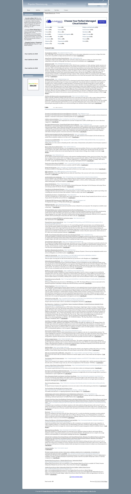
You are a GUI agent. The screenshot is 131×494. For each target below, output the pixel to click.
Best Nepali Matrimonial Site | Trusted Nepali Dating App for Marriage (62, 124)
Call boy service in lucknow (52, 119)
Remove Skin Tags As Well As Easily (54, 146)
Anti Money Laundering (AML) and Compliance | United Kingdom (61, 321)
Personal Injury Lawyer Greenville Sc (54, 222)
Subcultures (85, 32)
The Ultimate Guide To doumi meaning (54, 358)
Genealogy (60, 29)
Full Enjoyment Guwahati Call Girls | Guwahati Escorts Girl (59, 134)
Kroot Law (47, 412)
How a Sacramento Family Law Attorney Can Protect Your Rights (60, 376)
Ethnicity (47, 41)
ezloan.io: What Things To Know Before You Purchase (58, 365)
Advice (47, 29)
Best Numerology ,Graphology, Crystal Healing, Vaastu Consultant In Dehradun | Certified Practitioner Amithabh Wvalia (74, 304)
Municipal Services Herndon (52, 430)
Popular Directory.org (37, 4)
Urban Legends (86, 36)
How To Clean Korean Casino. (52, 383)
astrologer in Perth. (49, 79)
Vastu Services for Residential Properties (55, 189)
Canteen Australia (49, 448)
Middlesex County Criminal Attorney (54, 270)
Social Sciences (86, 29)
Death (46, 34)
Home (28, 10)
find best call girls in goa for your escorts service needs (58, 96)
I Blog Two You (92, 491)
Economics (48, 39)
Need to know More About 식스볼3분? (54, 163)
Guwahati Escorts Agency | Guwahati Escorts (56, 194)
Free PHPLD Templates (83, 491)
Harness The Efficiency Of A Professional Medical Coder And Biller (61, 420)
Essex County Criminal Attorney (53, 330)
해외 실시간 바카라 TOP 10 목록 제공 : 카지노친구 (58, 352)
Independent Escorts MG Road (52, 261)
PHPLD (69, 491)
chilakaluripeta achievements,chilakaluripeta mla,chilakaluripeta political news (64, 394)
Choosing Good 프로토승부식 (52, 139)
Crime (46, 32)
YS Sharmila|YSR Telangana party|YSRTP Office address (58, 200)
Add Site (38, 10)
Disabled (47, 36)
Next (106, 481)
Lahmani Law (48, 155)
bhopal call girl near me (50, 167)
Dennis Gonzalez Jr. (50, 286)
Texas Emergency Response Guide (53, 241)
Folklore (47, 43)
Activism (47, 27)
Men (59, 36)
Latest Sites (47, 10)
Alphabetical (60, 107)
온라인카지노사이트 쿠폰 (51, 298)
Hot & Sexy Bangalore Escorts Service (54, 250)
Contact (66, 10)
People (59, 43)
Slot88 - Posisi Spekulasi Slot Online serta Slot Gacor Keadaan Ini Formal (62, 234)
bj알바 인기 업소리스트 (51, 255)
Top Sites (56, 10)
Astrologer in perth (49, 63)
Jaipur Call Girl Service (50, 184)
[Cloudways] (76, 26)
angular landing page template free (53, 177)
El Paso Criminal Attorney (51, 339)
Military (60, 39)
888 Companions (49, 171)
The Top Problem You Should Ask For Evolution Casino (58, 388)
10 (104, 481)
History (60, 32)
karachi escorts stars (50, 204)
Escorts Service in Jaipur (51, 52)
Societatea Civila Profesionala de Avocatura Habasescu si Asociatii (61, 113)
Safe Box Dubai (49, 347)
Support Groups (87, 34)
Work (84, 41)
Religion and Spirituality (89, 27)
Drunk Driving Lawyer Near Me (52, 279)
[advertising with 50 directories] (76, 476)
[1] (95, 481)
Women (84, 39)
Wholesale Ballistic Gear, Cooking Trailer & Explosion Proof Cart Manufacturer (64, 209)
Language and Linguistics (64, 34)
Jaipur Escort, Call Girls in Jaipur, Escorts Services (57, 58)
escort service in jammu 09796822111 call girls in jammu (59, 218)
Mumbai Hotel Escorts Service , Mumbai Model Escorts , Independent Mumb (63, 460)
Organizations (61, 41)
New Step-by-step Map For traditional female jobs (57, 370)
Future (59, 27)
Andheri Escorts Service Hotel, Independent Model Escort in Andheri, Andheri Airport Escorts (67, 467)
